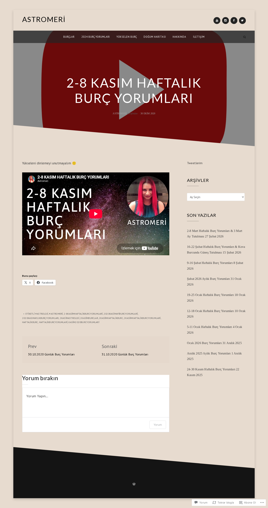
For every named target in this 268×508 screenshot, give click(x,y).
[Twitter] (242, 20)
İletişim (199, 36)
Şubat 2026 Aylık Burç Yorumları (208, 278)
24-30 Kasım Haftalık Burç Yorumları (211, 369)
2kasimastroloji (69, 318)
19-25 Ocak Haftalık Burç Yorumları (210, 295)
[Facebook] (234, 20)
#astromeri (56, 313)
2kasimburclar (89, 318)
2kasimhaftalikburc (111, 318)
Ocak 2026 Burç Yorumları (204, 343)
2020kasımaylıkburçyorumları (40, 318)
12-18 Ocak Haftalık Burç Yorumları (210, 311)
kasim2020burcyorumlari (83, 322)
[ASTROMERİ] (23, 37)
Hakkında (179, 36)
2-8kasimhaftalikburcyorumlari (83, 313)
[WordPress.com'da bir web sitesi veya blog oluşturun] (134, 484)
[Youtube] (216, 20)
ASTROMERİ (44, 19)
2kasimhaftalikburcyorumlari (142, 318)
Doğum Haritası (155, 36)
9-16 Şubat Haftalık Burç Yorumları (210, 263)
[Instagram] (225, 20)
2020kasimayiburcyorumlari (121, 313)
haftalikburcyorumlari (53, 322)
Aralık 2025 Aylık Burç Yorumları (209, 353)
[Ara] (244, 37)
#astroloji (41, 313)
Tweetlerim (194, 163)
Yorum (158, 424)
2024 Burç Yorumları (95, 36)
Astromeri (120, 113)
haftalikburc (30, 322)
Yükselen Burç (127, 36)
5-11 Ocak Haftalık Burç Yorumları (209, 327)
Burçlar (69, 36)
